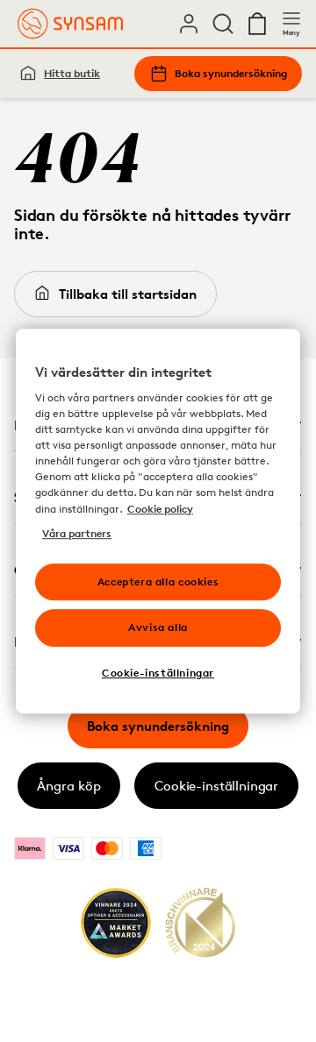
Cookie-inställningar (216, 785)
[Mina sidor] (188, 23)
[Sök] (222, 23)
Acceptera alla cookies (158, 581)
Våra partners (76, 533)
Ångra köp (69, 785)
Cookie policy (160, 508)
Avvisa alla (158, 627)
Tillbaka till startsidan (128, 294)
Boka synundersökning (231, 73)
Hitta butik (72, 73)
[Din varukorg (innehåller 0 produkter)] (257, 23)
